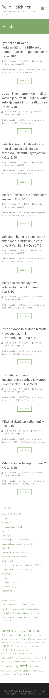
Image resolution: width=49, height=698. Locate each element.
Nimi (12, 649)
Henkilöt (4, 522)
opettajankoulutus (22, 650)
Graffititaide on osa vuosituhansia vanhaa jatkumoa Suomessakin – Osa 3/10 (23, 379)
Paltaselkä (6, 661)
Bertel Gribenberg (20, 631)
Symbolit (22, 666)
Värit (35, 671)
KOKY (11, 643)
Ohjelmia (38, 61)
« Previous (6, 508)
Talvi (31, 667)
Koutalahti (18, 642)
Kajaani (4, 535)
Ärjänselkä (23, 674)
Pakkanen (29, 658)
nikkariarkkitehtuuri (33, 646)
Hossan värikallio (8, 600)
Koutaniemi (27, 643)
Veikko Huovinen (6, 671)
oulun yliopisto (20, 658)
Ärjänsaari (11, 674)
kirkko (44, 640)
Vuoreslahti (26, 671)
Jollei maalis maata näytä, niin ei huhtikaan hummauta (19, 619)
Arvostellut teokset (9, 514)
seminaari (38, 662)
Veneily (17, 670)
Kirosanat (4, 643)
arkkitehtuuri (7, 631)
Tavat (36, 666)
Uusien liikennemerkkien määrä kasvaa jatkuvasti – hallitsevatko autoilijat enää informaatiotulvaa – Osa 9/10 (24, 100)
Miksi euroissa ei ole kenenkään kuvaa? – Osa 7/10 (24, 197)
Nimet (4, 649)
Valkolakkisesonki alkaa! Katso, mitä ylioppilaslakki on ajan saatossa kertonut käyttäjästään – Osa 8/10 (24, 150)
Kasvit (4, 548)
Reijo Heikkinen (16, 7)
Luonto (43, 643)
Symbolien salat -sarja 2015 (12, 64)
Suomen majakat (8, 591)
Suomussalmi (7, 666)
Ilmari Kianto (14, 639)
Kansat (39, 640)
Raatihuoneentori (20, 661)
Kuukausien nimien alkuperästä (14, 552)
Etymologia (24, 635)
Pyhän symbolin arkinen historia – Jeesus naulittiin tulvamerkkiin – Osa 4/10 (24, 333)
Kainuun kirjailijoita (12, 527)
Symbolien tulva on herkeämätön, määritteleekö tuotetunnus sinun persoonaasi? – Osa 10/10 (24, 49)
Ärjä (5, 578)
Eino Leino (34, 631)
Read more (24, 81)
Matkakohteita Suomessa (12, 557)
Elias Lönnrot (8, 635)
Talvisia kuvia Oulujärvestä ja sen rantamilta (20, 613)
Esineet (4, 518)
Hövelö (4, 639)
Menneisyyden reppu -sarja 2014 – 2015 (21, 565)
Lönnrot (5, 645)
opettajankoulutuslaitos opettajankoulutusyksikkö (17, 653)
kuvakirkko (35, 643)
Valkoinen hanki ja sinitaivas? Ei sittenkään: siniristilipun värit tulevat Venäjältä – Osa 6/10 (23, 241)
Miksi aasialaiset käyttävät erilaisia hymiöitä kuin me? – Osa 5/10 (21, 287)
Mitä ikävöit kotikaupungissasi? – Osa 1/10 (23, 465)
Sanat (31, 661)
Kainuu (4, 531)
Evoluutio (37, 636)
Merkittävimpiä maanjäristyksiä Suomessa (19, 609)
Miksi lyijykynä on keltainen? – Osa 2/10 (22, 424)
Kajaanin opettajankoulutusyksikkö (16, 540)
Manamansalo (10, 582)
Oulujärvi (5, 574)
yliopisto (40, 671)
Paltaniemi (8, 586)
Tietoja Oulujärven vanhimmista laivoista (18, 604)
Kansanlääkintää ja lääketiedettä (15, 544)
